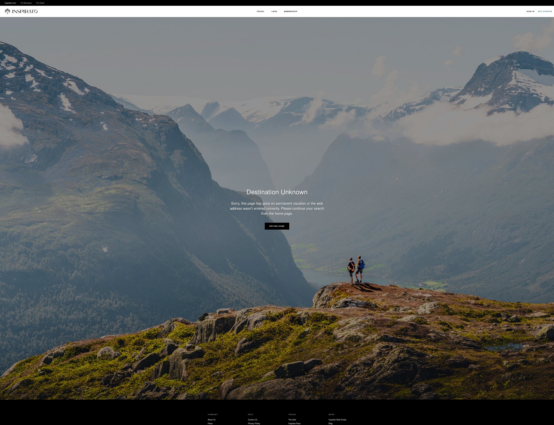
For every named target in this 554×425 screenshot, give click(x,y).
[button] (277, 226)
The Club (292, 419)
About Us (212, 419)
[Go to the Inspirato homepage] (21, 11)
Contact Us (252, 419)
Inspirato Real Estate (337, 419)
